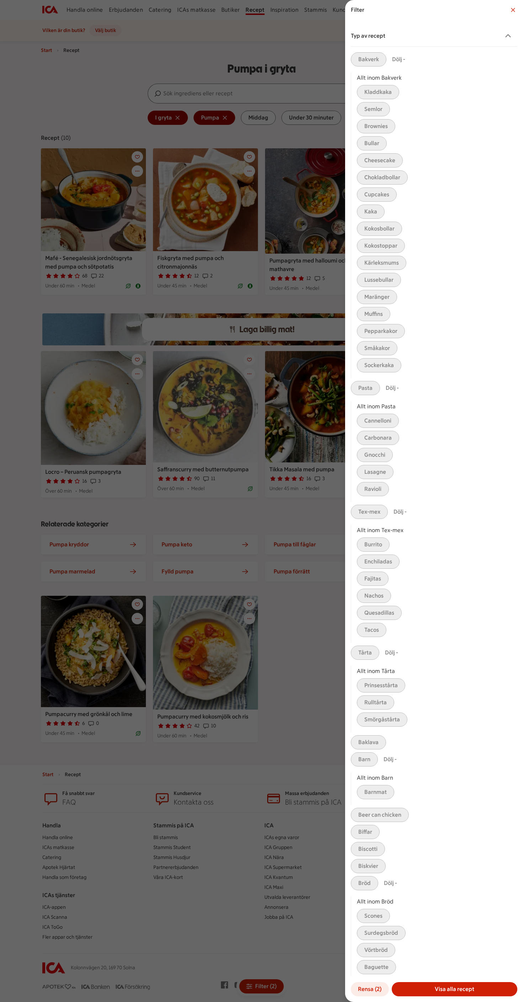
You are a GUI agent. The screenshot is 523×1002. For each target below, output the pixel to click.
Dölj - (398, 59)
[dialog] (434, 501)
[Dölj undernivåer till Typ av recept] (509, 36)
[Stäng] (513, 10)
